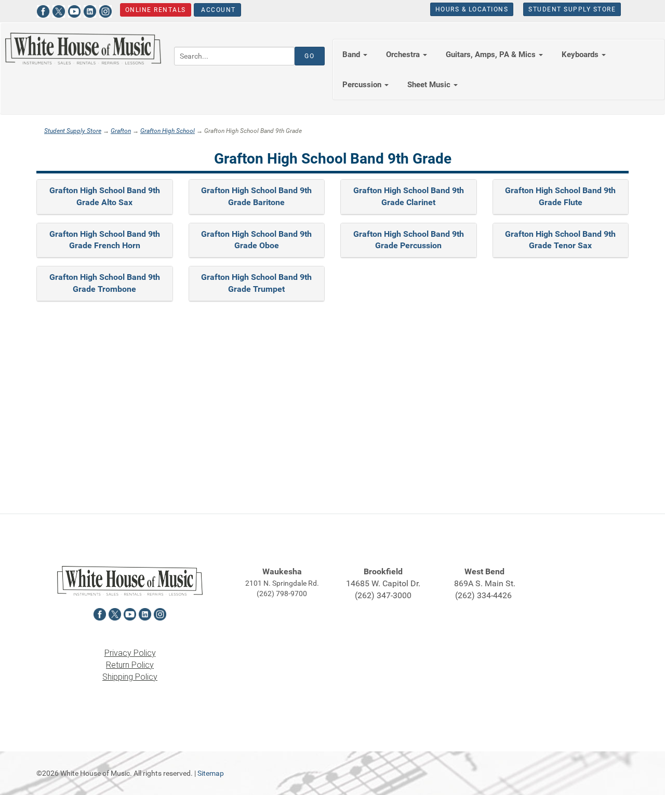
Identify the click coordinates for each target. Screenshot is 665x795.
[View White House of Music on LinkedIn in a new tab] (90, 10)
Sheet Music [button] (430, 84)
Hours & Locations (472, 9)
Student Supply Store (572, 9)
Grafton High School (167, 130)
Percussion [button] (362, 84)
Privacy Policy (130, 653)
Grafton (121, 130)
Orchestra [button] (404, 54)
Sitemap (210, 773)
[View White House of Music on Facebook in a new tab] (43, 10)
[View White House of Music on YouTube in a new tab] (74, 10)
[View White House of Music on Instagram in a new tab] (105, 10)
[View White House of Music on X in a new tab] (58, 10)
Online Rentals (155, 10)
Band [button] (352, 54)
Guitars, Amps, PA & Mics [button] (492, 54)
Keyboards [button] (581, 54)
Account (217, 10)
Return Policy (130, 665)
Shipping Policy (129, 677)
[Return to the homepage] (83, 48)
